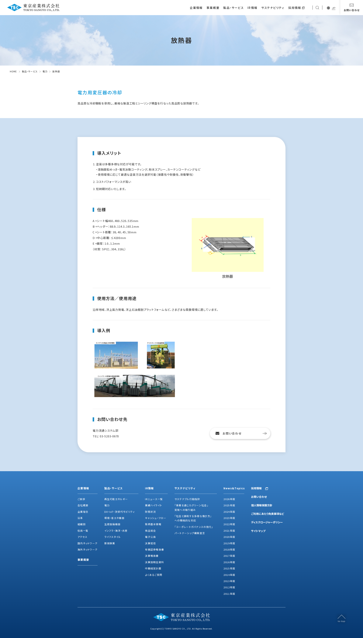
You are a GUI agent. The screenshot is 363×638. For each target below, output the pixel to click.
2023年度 (229, 518)
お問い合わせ (232, 433)
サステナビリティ (273, 8)
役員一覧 (83, 530)
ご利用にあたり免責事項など (267, 514)
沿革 (80, 518)
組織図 (82, 524)
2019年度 (229, 543)
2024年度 (229, 511)
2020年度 (229, 537)
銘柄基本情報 (153, 524)
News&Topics (233, 488)
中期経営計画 (153, 568)
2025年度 (229, 505)
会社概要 (83, 505)
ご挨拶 (81, 499)
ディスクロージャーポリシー (267, 522)
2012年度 (229, 587)
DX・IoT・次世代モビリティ (119, 511)
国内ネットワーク (87, 543)
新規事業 (109, 543)
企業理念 (83, 511)
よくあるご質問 (153, 575)
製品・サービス (233, 8)
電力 (45, 71)
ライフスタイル (112, 537)
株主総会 (150, 530)
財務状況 (150, 511)
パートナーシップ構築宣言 (190, 533)
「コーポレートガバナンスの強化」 (194, 527)
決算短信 (150, 543)
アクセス (82, 537)
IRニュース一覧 (154, 499)
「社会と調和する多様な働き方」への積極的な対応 (193, 518)
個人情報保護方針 (261, 505)
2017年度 (229, 556)
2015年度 (229, 568)
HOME (13, 71)
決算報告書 (152, 556)
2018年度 (229, 549)
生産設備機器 (112, 524)
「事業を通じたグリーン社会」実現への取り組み (191, 507)
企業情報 (196, 8)
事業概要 (212, 8)
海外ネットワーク (87, 549)
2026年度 (229, 499)
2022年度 (229, 524)
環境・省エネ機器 (114, 518)
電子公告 (150, 537)
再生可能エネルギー (116, 499)
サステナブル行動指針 (187, 499)
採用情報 (294, 8)
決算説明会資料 (154, 562)
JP (333, 8)
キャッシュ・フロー (155, 518)
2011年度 (229, 593)
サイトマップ (258, 531)
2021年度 (229, 530)
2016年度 (229, 562)
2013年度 (229, 581)
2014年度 (229, 575)
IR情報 (252, 8)
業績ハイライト (153, 505)
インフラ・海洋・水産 (116, 530)
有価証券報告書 (154, 549)
